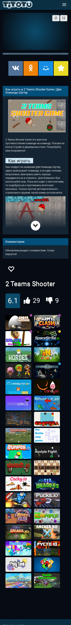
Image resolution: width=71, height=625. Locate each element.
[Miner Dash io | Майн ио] (18, 516)
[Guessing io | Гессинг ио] (18, 387)
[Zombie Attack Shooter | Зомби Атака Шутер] (47, 580)
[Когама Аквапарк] (18, 580)
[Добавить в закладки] (61, 68)
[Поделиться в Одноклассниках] (30, 68)
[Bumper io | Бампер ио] (18, 451)
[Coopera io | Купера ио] (47, 419)
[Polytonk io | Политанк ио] (18, 564)
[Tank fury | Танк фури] (47, 354)
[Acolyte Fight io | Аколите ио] (47, 451)
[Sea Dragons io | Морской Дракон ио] (47, 483)
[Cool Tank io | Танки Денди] (18, 500)
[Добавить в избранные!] (10, 270)
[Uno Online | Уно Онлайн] (47, 564)
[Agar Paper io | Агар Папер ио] (47, 516)
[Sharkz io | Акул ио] (47, 403)
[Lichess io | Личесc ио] (47, 467)
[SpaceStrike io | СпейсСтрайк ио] (47, 338)
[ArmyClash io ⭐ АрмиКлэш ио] (47, 322)
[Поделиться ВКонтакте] (15, 68)
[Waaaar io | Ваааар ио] (18, 467)
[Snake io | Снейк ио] (18, 532)
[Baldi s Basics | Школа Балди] (18, 338)
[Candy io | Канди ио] (47, 387)
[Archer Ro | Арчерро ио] (47, 532)
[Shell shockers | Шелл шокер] (18, 322)
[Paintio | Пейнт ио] (18, 548)
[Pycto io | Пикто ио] (47, 548)
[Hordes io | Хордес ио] (18, 354)
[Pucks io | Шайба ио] (47, 500)
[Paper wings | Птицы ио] (18, 403)
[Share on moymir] (46, 68)
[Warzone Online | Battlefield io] (18, 435)
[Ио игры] (17, 4)
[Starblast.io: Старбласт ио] (47, 370)
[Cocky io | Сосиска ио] (18, 483)
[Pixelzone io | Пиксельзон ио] (18, 370)
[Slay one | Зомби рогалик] (18, 419)
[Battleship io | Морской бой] (47, 435)
